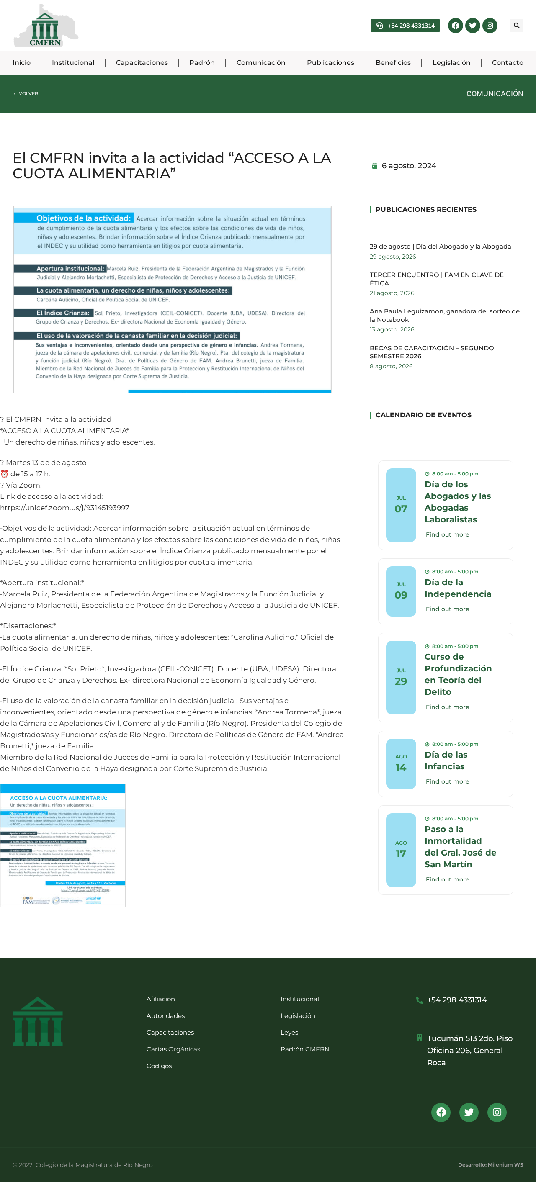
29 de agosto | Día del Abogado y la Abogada (440, 246)
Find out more (447, 534)
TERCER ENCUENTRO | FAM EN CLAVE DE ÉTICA (437, 279)
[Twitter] (472, 25)
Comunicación (494, 93)
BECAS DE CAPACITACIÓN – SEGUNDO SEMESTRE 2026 (432, 352)
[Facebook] (455, 25)
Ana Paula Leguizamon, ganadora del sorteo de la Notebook (445, 315)
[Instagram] (489, 25)
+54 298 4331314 (411, 25)
